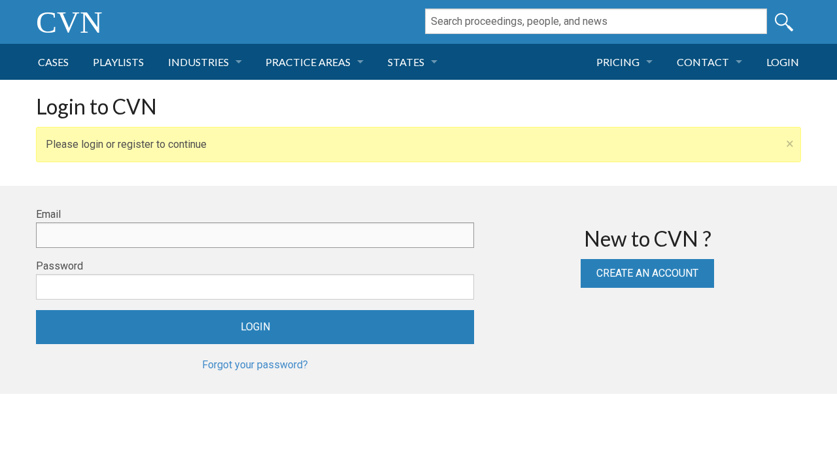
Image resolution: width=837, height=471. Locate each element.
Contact (703, 62)
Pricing (618, 62)
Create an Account (647, 273)
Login (782, 62)
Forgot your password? (255, 364)
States (406, 62)
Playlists (118, 62)
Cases (53, 62)
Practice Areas (307, 62)
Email (48, 214)
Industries (198, 62)
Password (59, 266)
